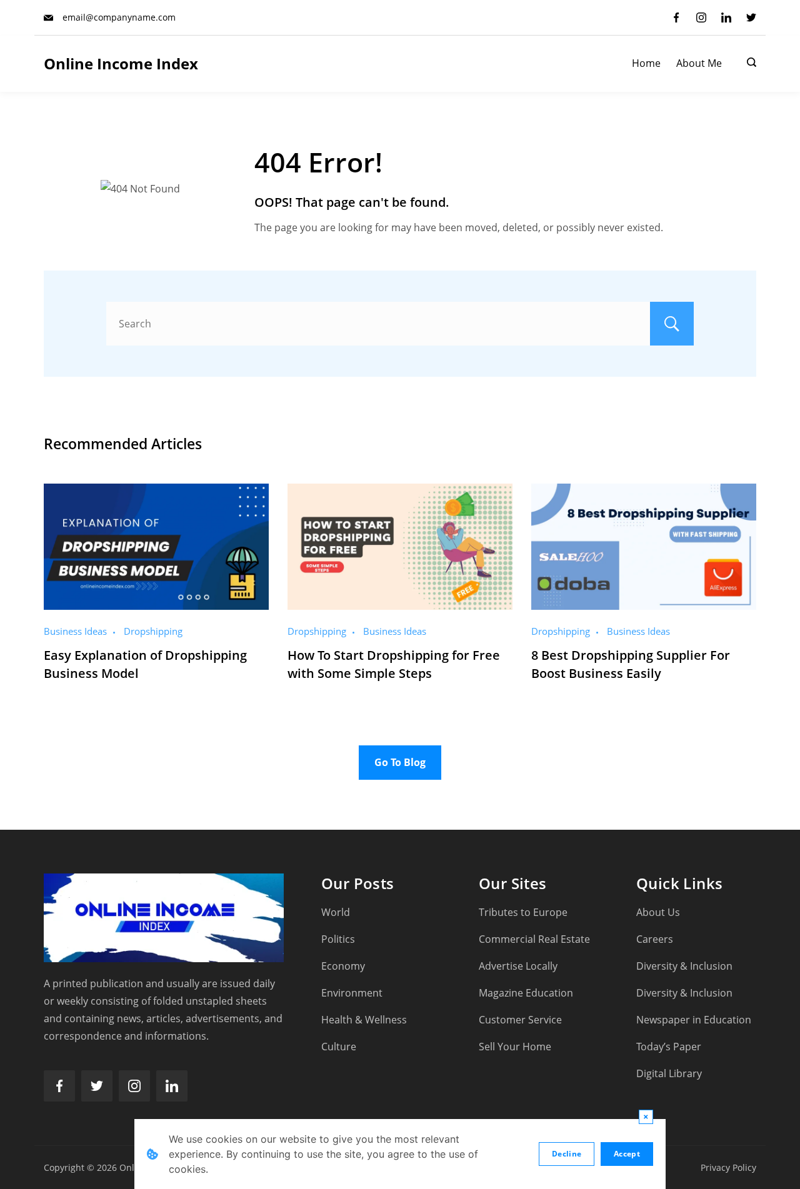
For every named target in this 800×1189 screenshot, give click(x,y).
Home (646, 63)
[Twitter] (751, 17)
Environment (351, 993)
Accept (627, 1153)
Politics (338, 939)
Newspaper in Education (693, 1020)
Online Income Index (121, 63)
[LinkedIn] (726, 17)
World (335, 912)
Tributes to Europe (523, 912)
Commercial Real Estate (534, 939)
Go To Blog (400, 762)
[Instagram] (701, 17)
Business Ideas (75, 631)
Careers (654, 939)
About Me (699, 63)
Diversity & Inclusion (684, 966)
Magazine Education (526, 993)
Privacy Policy (728, 1167)
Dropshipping (153, 631)
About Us (658, 912)
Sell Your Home (515, 1046)
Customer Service (520, 1020)
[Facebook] (676, 17)
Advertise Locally (518, 966)
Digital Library (669, 1073)
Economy (343, 966)
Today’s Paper (668, 1046)
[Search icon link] (748, 64)
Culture (338, 1046)
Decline (566, 1153)
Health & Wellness (364, 1020)
